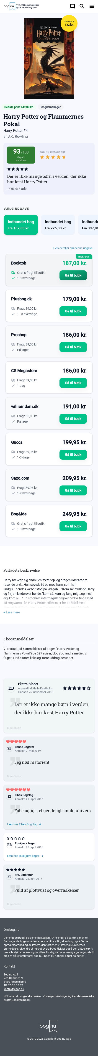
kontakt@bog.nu (14, 989)
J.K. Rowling (18, 136)
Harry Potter (13, 130)
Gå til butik (73, 275)
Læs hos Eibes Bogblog (22, 824)
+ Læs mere (11, 612)
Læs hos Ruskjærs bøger (23, 856)
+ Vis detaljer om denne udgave (72, 248)
